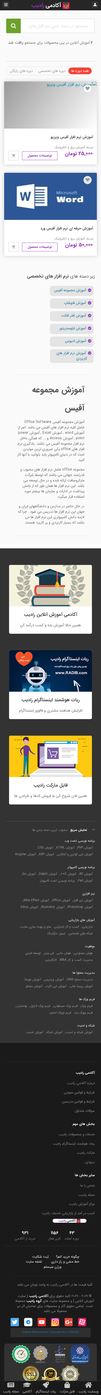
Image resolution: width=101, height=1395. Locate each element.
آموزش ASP (46, 854)
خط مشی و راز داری (65, 1261)
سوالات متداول (85, 1111)
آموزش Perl (85, 880)
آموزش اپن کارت (56, 986)
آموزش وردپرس (54, 979)
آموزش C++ (68, 874)
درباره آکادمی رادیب (81, 1083)
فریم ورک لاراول (40, 1006)
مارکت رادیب (86, 1152)
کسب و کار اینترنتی (66, 926)
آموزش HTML (65, 847)
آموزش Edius (29, 907)
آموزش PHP (85, 847)
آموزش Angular (25, 854)
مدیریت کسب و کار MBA (76, 960)
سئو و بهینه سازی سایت (35, 926)
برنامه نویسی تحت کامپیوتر (57, 880)
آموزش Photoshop (80, 907)
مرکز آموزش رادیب (82, 1204)
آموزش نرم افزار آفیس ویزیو (72, 137)
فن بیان (49, 953)
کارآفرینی (51, 960)
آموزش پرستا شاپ (81, 986)
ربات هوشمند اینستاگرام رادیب (74, 1143)
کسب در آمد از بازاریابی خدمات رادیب (68, 1213)
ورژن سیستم (52, 1267)
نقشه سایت (34, 1261)
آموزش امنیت (34, 1032)
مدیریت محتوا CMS (80, 979)
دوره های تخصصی (52, 71)
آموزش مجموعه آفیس (70, 290)
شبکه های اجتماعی (81, 933)
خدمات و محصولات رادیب (77, 1134)
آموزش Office (61, 900)
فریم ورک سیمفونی (65, 1006)
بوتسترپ (21, 1006)
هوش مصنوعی (83, 953)
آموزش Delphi (48, 874)
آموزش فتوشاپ (75, 303)
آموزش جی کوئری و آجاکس (75, 854)
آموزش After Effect (36, 900)
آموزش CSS (45, 847)
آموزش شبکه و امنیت (79, 1032)
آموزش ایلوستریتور (73, 328)
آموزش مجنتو (34, 986)
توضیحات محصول (39, 155)
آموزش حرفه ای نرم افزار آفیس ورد (66, 228)
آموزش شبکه (54, 1032)
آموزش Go (29, 874)
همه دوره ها (80, 71)
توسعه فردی (33, 953)
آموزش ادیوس (76, 341)
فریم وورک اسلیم (60, 1012)
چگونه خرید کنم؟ (67, 1256)
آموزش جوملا (33, 979)
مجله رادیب (86, 1195)
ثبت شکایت (40, 1256)
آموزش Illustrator (52, 907)
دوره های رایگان (21, 71)
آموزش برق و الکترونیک (69, 147)
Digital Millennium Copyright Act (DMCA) (50, 1332)
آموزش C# (86, 874)
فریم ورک (87, 1006)
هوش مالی (64, 953)
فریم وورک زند (83, 1012)
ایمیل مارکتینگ (56, 933)
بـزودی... (88, 1162)
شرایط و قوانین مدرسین (78, 1101)
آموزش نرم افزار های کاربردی (71, 355)
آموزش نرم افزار (83, 900)
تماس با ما (87, 1185)
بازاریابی (87, 926)
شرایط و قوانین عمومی (79, 1092)
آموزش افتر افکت (74, 315)
